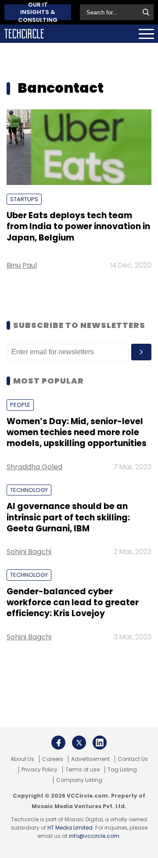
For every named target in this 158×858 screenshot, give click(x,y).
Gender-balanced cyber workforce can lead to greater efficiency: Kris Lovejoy (73, 603)
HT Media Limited (70, 827)
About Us (22, 759)
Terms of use (82, 769)
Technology (29, 490)
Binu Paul (22, 265)
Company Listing (79, 780)
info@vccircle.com (94, 836)
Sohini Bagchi (29, 552)
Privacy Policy (39, 769)
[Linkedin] (100, 743)
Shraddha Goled (34, 467)
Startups (24, 199)
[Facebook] (58, 743)
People (20, 405)
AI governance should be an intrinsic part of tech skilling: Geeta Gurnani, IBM (68, 517)
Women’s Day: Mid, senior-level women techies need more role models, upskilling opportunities (77, 432)
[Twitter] (79, 743)
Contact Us (133, 759)
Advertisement (90, 759)
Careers (52, 759)
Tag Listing (122, 769)
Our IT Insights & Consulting (37, 12)
